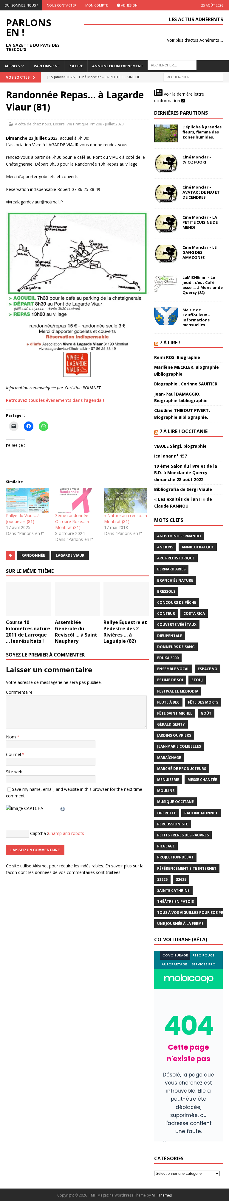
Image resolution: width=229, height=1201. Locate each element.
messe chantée (202, 779)
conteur (166, 613)
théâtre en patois (175, 901)
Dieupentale (169, 635)
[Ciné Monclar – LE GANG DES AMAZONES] (166, 254)
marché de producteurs (181, 768)
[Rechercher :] (193, 77)
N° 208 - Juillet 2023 (107, 124)
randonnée (33, 555)
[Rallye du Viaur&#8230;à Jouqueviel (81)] (27, 500)
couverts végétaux (176, 624)
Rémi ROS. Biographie (177, 357)
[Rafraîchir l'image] (63, 808)
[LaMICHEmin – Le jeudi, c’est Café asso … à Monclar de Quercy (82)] (166, 284)
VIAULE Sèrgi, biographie (180, 446)
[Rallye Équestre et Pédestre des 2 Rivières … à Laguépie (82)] (126, 599)
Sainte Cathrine (173, 890)
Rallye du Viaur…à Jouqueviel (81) (23, 518)
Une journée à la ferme (180, 923)
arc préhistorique (176, 558)
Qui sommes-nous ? (21, 5)
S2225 (162, 879)
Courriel (14, 754)
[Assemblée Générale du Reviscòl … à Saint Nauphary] (77, 599)
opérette (166, 813)
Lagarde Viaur (70, 555)
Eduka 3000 (168, 657)
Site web (14, 771)
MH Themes (162, 1195)
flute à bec (168, 702)
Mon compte (96, 5)
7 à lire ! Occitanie (184, 431)
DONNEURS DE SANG (176, 646)
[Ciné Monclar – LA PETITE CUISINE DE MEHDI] (166, 224)
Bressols (166, 591)
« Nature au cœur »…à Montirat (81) (125, 518)
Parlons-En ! (47, 66)
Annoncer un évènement (117, 66)
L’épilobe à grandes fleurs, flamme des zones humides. (202, 132)
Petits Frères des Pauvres (183, 835)
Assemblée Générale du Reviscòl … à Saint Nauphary (76, 631)
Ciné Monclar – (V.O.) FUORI (196, 159)
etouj (197, 679)
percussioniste (172, 824)
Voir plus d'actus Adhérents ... (195, 40)
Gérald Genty (171, 724)
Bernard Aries (171, 569)
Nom (11, 737)
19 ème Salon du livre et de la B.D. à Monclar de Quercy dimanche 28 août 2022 (185, 472)
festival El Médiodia (177, 691)
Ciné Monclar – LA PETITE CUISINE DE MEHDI (200, 222)
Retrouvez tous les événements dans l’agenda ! (55, 400)
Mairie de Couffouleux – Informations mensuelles (196, 317)
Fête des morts (203, 702)
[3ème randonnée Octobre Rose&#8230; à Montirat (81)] (76, 500)
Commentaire (19, 692)
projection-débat (175, 857)
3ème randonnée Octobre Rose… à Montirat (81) (72, 521)
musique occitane (175, 801)
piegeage (166, 846)
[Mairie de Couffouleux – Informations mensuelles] (166, 316)
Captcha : (39, 833)
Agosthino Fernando (179, 536)
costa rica (194, 613)
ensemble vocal (173, 668)
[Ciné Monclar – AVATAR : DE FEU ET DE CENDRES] (166, 194)
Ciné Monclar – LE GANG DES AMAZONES (199, 252)
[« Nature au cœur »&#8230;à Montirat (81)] (125, 500)
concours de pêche (176, 602)
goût (206, 713)
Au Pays (12, 66)
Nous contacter (61, 5)
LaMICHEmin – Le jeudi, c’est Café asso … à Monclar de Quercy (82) (202, 285)
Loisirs (59, 124)
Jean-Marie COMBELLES (179, 746)
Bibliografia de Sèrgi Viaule (183, 489)
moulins (165, 790)
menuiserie (168, 779)
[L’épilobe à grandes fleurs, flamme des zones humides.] (166, 133)
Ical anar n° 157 (170, 456)
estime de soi (170, 679)
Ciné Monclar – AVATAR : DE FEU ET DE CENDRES (201, 192)
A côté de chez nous (33, 124)
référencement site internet (186, 868)
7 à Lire (76, 66)
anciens (165, 547)
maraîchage (169, 757)
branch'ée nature (175, 580)
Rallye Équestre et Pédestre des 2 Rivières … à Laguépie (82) (125, 631)
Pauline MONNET (201, 813)
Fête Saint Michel (174, 713)
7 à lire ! (170, 342)
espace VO (207, 668)
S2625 (181, 879)
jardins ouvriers (174, 735)
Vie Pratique (77, 124)
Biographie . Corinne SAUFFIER (185, 384)
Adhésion (128, 5)
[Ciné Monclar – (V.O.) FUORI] (166, 163)
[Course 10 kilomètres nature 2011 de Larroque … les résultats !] (28, 599)
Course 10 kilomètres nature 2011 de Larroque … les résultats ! (28, 631)
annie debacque (198, 547)
